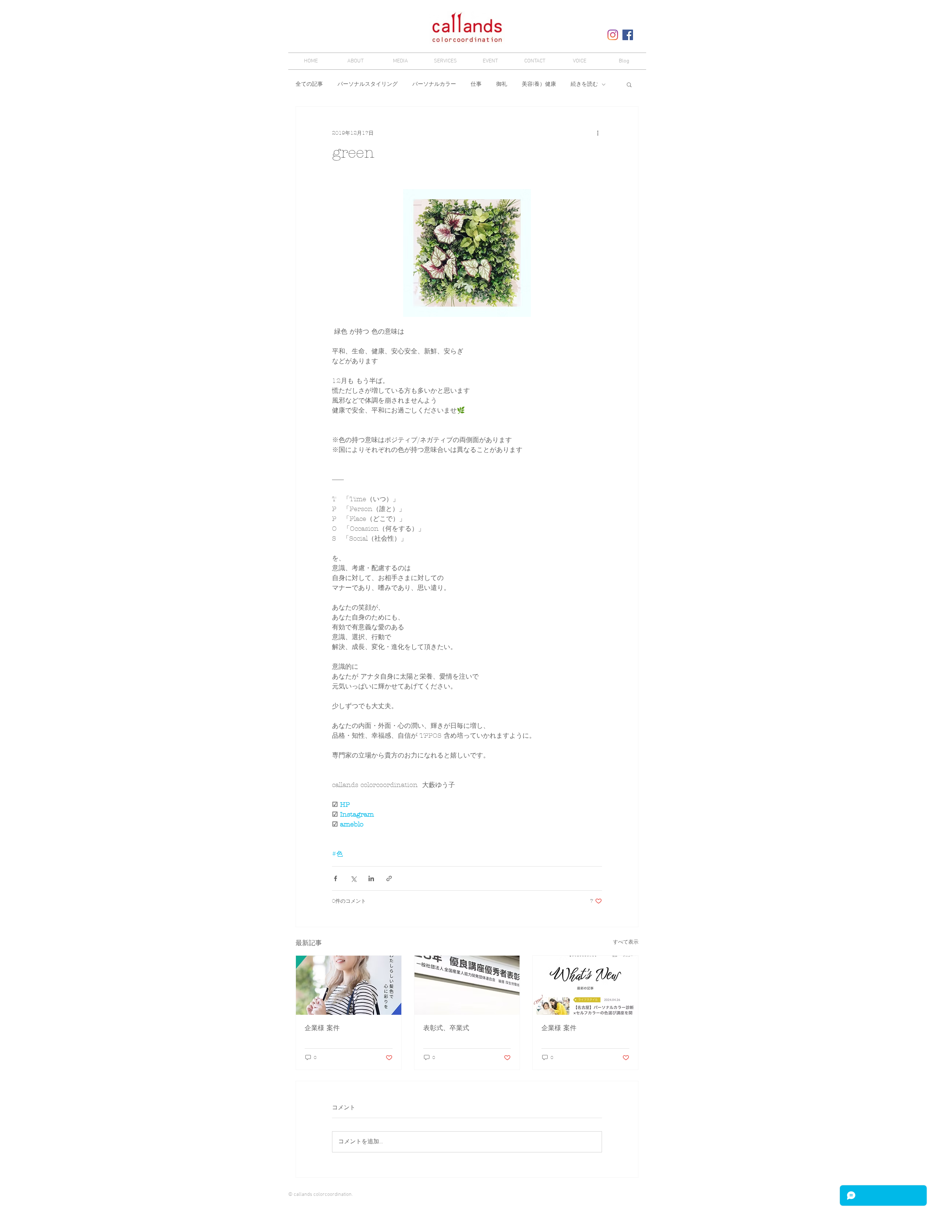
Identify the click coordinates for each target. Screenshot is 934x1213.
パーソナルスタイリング (367, 84)
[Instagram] (612, 35)
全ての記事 (309, 84)
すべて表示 (625, 942)
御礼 (501, 84)
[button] (629, 84)
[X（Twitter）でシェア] (353, 878)
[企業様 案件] (348, 985)
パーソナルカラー (434, 84)
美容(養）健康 (539, 84)
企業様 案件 (322, 1028)
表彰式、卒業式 (446, 1028)
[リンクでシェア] (389, 878)
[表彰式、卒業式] (467, 985)
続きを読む (584, 84)
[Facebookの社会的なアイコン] (627, 35)
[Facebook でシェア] (335, 878)
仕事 (476, 84)
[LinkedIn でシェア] (371, 878)
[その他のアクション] (597, 132)
